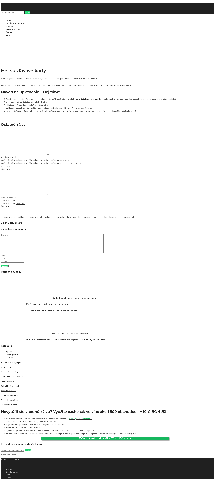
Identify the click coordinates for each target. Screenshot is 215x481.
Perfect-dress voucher (10, 395)
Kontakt (9, 35)
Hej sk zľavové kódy (23, 70)
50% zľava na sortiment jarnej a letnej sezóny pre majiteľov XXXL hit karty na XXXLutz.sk (65, 340)
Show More (64, 160)
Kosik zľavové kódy (8, 390)
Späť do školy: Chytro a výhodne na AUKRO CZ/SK (73, 298)
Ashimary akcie (7, 367)
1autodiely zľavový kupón (11, 362)
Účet (8, 475)
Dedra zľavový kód (8, 381)
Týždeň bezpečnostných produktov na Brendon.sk (48, 304)
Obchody (10, 26)
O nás (8, 478)
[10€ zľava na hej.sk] (23, 154)
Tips (7, 352)
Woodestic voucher (9, 405)
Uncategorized (12, 355)
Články (9, 32)
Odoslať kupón (12, 472)
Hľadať (27, 12)
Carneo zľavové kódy (9, 372)
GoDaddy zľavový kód (10, 386)
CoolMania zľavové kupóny (12, 376)
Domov (9, 20)
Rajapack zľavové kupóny (11, 400)
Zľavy (8, 358)
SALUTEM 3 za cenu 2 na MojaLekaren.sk (69, 334)
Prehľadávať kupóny (15, 23)
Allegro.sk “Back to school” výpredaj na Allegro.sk (54, 310)
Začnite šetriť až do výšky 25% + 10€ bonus (105, 438)
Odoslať (28, 450)
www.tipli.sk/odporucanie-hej (88, 99)
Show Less (77, 163)
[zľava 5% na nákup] (23, 195)
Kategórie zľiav (13, 29)
